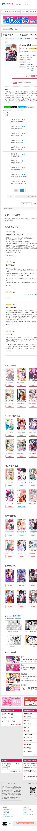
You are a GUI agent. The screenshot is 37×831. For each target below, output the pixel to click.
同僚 (34, 68)
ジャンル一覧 (5, 11)
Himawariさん (10, 255)
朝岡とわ (29, 55)
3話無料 (10, 435)
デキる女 (29, 68)
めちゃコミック (6, 38)
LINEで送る (7, 107)
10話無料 (21, 585)
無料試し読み (21, 506)
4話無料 (21, 606)
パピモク (9, 285)
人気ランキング (32, 11)
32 (24, 147)
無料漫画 (11, 11)
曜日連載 (17, 11)
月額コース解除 (27, 809)
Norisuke (9, 351)
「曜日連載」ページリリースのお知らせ (11, 766)
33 (24, 140)
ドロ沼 (32, 66)
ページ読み (30, 70)
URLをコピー (31, 107)
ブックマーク (22, 107)
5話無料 (10, 385)
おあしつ (9, 297)
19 (24, 181)
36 (24, 119)
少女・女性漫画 (8, 717)
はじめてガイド (6, 811)
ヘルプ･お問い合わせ (8, 816)
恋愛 (28, 66)
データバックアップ (28, 814)
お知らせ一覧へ (17, 771)
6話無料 (10, 606)
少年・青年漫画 (8, 714)
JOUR (21, 38)
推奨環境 (25, 812)
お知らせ (5, 814)
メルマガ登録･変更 (7, 809)
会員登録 (5, 807)
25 (24, 154)
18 (24, 161)
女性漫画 (15, 38)
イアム (34, 55)
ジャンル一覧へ (17, 724)
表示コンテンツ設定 (28, 811)
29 (24, 126)
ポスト (15, 107)
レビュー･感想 (24, 11)
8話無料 (21, 456)
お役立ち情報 (6, 812)
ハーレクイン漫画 (9, 721)
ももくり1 (9, 324)
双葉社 (29, 59)
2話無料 (10, 406)
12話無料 (10, 585)
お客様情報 (26, 807)
